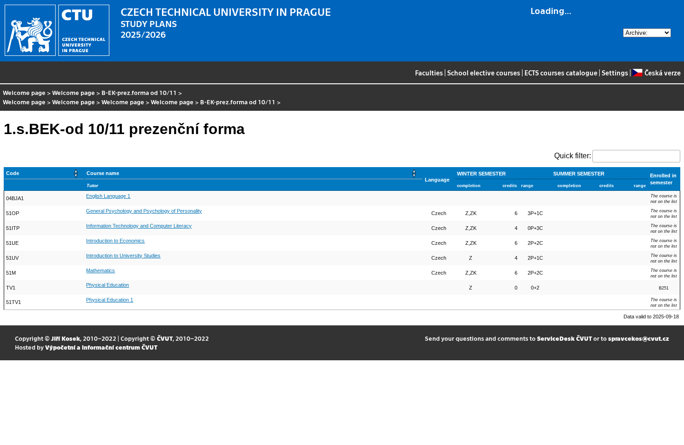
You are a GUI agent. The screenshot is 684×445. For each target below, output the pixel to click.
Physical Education (107, 285)
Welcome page (24, 92)
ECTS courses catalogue (560, 72)
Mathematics (100, 270)
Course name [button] (103, 173)
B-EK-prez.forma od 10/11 (139, 92)
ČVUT (165, 338)
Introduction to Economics (115, 240)
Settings (615, 72)
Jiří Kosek (65, 338)
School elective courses (483, 72)
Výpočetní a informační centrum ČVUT (101, 347)
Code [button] (12, 173)
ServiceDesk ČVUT (564, 338)
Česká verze (662, 72)
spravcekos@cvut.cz (638, 338)
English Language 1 (108, 196)
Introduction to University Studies (123, 255)
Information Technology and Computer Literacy (139, 226)
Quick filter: (572, 156)
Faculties (429, 72)
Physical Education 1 (109, 300)
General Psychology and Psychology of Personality (144, 211)
